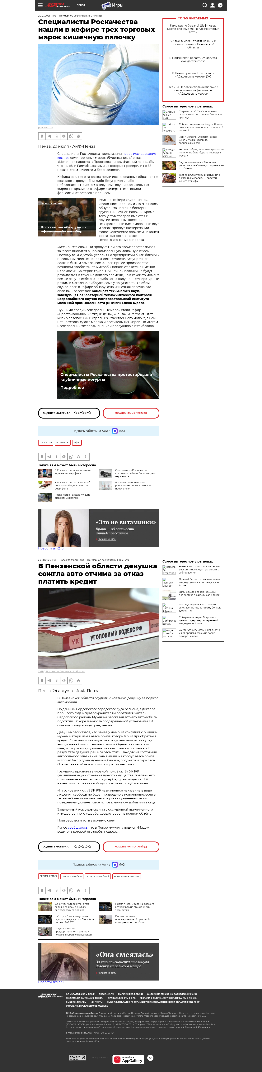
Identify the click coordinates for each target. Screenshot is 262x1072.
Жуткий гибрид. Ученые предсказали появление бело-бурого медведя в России (201, 152)
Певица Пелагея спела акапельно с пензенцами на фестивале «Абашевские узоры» (193, 90)
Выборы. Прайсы (76, 1002)
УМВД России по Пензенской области (61, 671)
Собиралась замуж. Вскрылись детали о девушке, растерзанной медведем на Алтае (198, 620)
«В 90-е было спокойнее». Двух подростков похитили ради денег (199, 593)
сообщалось (77, 827)
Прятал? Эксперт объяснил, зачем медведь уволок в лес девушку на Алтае (199, 582)
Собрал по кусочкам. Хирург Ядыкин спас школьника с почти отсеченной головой (201, 127)
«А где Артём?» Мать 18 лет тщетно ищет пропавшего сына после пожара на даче (200, 633)
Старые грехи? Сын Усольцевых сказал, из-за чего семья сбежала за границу (200, 114)
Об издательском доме (80, 994)
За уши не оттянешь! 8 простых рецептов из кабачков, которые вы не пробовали (201, 165)
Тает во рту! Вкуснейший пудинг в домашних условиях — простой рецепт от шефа (199, 177)
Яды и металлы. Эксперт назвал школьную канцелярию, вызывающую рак (198, 139)
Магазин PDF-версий (130, 994)
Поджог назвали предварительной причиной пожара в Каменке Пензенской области (65, 933)
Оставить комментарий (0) (131, 413)
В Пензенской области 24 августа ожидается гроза (193, 59)
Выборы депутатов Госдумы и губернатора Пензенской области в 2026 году (153, 1002)
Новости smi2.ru (51, 548)
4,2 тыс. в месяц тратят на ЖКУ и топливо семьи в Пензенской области (193, 44)
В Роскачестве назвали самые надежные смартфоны (73, 472)
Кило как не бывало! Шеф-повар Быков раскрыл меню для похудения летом (193, 29)
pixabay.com (45, 127)
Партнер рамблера (99, 1057)
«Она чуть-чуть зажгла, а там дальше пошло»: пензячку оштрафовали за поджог (72, 906)
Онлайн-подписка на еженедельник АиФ (172, 994)
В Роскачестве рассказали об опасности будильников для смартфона (72, 485)
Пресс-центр (106, 994)
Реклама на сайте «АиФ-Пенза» (85, 998)
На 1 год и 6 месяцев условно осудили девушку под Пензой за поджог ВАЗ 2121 (74, 919)
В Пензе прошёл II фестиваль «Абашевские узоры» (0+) (193, 75)
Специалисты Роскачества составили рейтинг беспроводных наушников (136, 473)
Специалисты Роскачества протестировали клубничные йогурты (106, 377)
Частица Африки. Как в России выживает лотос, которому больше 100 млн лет (200, 607)
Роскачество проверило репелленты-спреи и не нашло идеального (133, 485)
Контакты (96, 1002)
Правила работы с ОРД (121, 998)
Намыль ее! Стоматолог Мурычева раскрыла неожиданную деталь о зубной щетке (199, 569)
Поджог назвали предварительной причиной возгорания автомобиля (132, 919)
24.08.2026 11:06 (47, 559)
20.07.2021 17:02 (47, 15)
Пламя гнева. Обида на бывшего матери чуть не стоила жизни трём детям (134, 906)
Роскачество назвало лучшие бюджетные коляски (72, 496)
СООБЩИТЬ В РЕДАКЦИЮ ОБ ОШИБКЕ (87, 1006)
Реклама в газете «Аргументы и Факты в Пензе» (168, 998)
